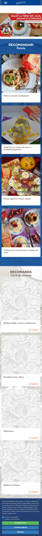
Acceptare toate (20, 523)
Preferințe (20, 532)
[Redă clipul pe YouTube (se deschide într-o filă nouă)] (21, 25)
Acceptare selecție (20, 527)
